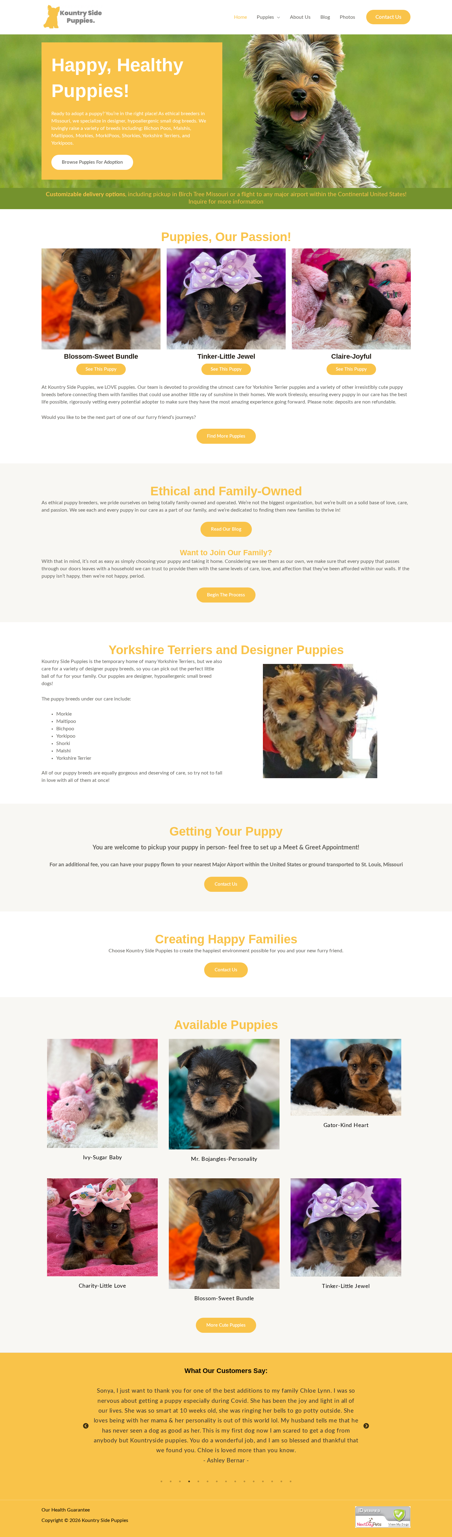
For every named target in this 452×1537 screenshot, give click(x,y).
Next (418, 314)
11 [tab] (254, 1481)
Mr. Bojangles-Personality (224, 1159)
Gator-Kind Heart (346, 1125)
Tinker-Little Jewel (346, 1286)
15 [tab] (290, 1481)
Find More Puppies (226, 436)
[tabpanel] (226, 1426)
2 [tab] (171, 1481)
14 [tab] (281, 1481)
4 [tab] (189, 1481)
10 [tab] (244, 1481)
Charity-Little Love (102, 1286)
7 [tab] (217, 1481)
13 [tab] (272, 1481)
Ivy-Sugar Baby (102, 1158)
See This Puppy (101, 369)
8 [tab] (226, 1481)
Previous (34, 314)
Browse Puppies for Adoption (92, 162)
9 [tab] (235, 1481)
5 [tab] (198, 1481)
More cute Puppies (226, 1325)
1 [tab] (161, 1481)
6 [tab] (207, 1481)
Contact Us (226, 884)
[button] (388, 17)
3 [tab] (180, 1481)
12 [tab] (263, 1481)
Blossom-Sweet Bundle (224, 1298)
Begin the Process (226, 595)
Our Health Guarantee (66, 1510)
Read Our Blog (226, 529)
